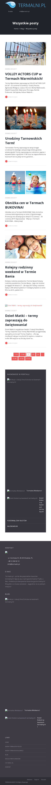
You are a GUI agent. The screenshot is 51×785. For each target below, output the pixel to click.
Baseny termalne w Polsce (13, 746)
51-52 (28, 358)
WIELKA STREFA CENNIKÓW (12, 759)
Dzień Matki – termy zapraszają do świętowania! (21, 320)
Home (16, 29)
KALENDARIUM (12, 526)
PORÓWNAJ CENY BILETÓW (17, 521)
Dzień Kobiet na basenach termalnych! (41, 505)
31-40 (14, 358)
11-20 (22, 354)
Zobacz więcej (12, 97)
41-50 (21, 358)
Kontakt (8, 767)
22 (33, 354)
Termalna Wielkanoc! (34, 491)
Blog (22, 29)
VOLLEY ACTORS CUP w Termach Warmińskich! (24, 76)
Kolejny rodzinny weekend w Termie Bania (20, 271)
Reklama (29, 779)
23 (38, 354)
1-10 (16, 354)
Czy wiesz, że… (9, 763)
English (36, 779)
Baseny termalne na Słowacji (14, 750)
